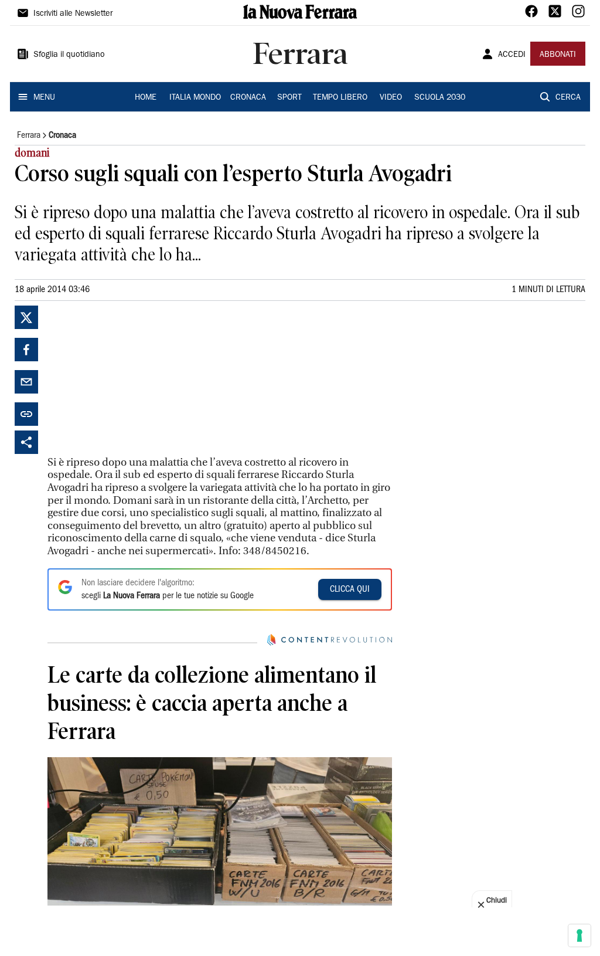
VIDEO (391, 98)
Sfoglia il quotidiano (69, 55)
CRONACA (248, 98)
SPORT (289, 98)
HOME (145, 98)
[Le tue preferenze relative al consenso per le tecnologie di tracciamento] (579, 935)
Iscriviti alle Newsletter (72, 14)
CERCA (568, 98)
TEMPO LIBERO (340, 98)
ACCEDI (512, 55)
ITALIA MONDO (195, 98)
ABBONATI (558, 55)
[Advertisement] (135, 379)
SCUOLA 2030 (439, 98)
